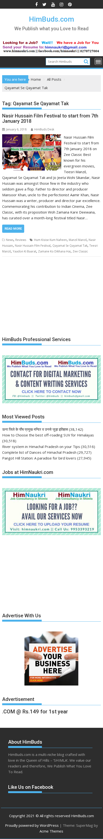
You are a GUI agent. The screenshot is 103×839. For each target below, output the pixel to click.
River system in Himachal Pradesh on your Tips (41, 446)
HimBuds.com (51, 19)
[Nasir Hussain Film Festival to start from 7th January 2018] (31, 137)
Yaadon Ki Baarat (24, 251)
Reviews (20, 240)
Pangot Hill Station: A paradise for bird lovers (39, 458)
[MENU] (98, 61)
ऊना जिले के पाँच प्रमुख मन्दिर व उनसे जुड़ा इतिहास (35, 429)
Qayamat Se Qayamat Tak (69, 246)
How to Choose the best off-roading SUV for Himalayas (48, 435)
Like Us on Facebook (30, 787)
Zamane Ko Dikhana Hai (54, 251)
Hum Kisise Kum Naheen (50, 240)
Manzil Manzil (78, 240)
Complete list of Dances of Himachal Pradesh (39, 452)
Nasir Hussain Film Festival (33, 246)
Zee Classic (80, 251)
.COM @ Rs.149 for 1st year (35, 712)
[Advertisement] (38, 297)
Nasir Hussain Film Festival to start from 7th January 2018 (50, 118)
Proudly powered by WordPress (32, 825)
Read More (13, 228)
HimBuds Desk (44, 129)
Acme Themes (51, 831)
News (9, 240)
